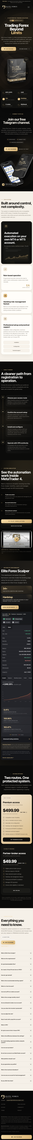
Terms (3, 1110)
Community (21, 1107)
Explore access (23, 48)
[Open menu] (28, 7)
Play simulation (18, 521)
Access (3, 1107)
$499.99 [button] (14, 810)
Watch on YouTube (16, 526)
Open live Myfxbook (9, 607)
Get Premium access (17, 839)
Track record (21, 1104)
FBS (9, 614)
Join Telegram (9, 48)
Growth (4, 678)
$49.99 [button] (14, 861)
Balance (10, 678)
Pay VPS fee (16, 890)
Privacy (20, 1110)
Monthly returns (18, 678)
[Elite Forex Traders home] (9, 7)
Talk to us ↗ (4, 946)
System (3, 1104)
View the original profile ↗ (8, 757)
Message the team (24, 149)
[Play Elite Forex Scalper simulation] (16, 539)
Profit (25, 678)
